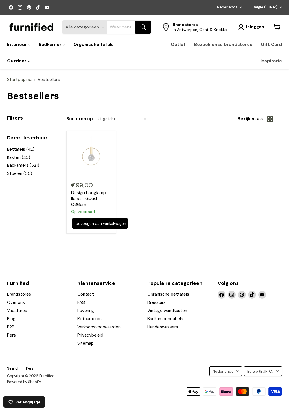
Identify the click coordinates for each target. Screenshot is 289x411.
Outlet (178, 44)
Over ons (16, 302)
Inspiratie (271, 61)
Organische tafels (93, 44)
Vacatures (17, 310)
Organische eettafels (168, 294)
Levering (85, 310)
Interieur (17, 44)
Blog (11, 319)
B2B (10, 327)
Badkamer (51, 44)
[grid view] (270, 119)
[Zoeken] (143, 27)
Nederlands (227, 7)
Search (13, 368)
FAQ (81, 302)
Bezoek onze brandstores (223, 44)
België (265, 7)
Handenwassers (162, 327)
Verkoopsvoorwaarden (99, 327)
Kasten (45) (18, 157)
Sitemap (85, 343)
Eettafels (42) (20, 149)
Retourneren (89, 319)
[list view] (278, 119)
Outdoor (17, 61)
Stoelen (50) (19, 173)
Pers (11, 335)
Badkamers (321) (23, 165)
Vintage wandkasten (167, 310)
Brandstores (19, 294)
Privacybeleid (90, 335)
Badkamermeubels (165, 319)
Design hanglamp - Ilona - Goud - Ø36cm (90, 198)
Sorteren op (79, 119)
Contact (85, 294)
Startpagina (19, 79)
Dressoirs (156, 302)
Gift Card (271, 44)
